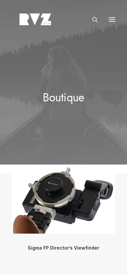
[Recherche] (92, 19)
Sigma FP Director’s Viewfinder (63, 248)
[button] (112, 19)
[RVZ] (35, 19)
